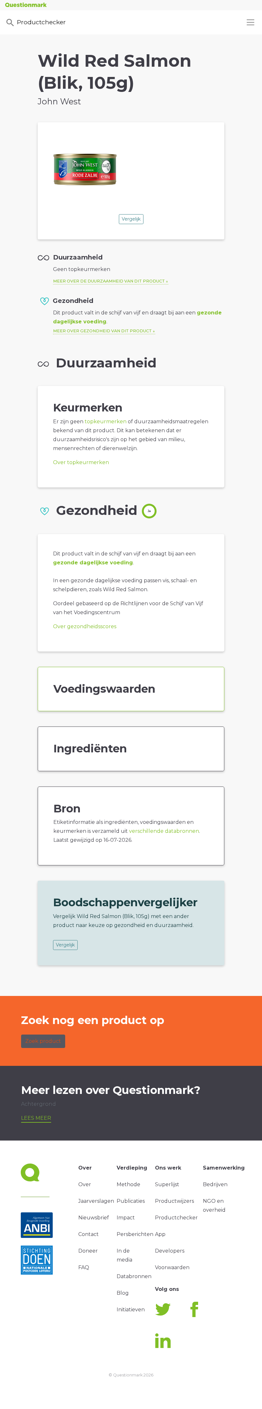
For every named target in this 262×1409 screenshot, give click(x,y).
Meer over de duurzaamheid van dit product (109, 281)
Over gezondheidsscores (84, 626)
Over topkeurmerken (81, 462)
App (160, 1234)
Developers (169, 1251)
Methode (128, 1184)
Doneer (88, 1251)
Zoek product (43, 1041)
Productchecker (41, 22)
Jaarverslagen (96, 1201)
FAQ (83, 1267)
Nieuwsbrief (93, 1218)
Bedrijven (215, 1184)
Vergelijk (131, 219)
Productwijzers (174, 1201)
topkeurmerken (106, 421)
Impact (126, 1218)
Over (84, 1184)
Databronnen (134, 1276)
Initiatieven (131, 1310)
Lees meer (36, 1118)
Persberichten (135, 1234)
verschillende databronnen (164, 831)
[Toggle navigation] (250, 22)
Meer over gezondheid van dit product (102, 330)
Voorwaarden (172, 1267)
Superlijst (167, 1184)
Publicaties (131, 1201)
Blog (123, 1293)
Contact (88, 1234)
